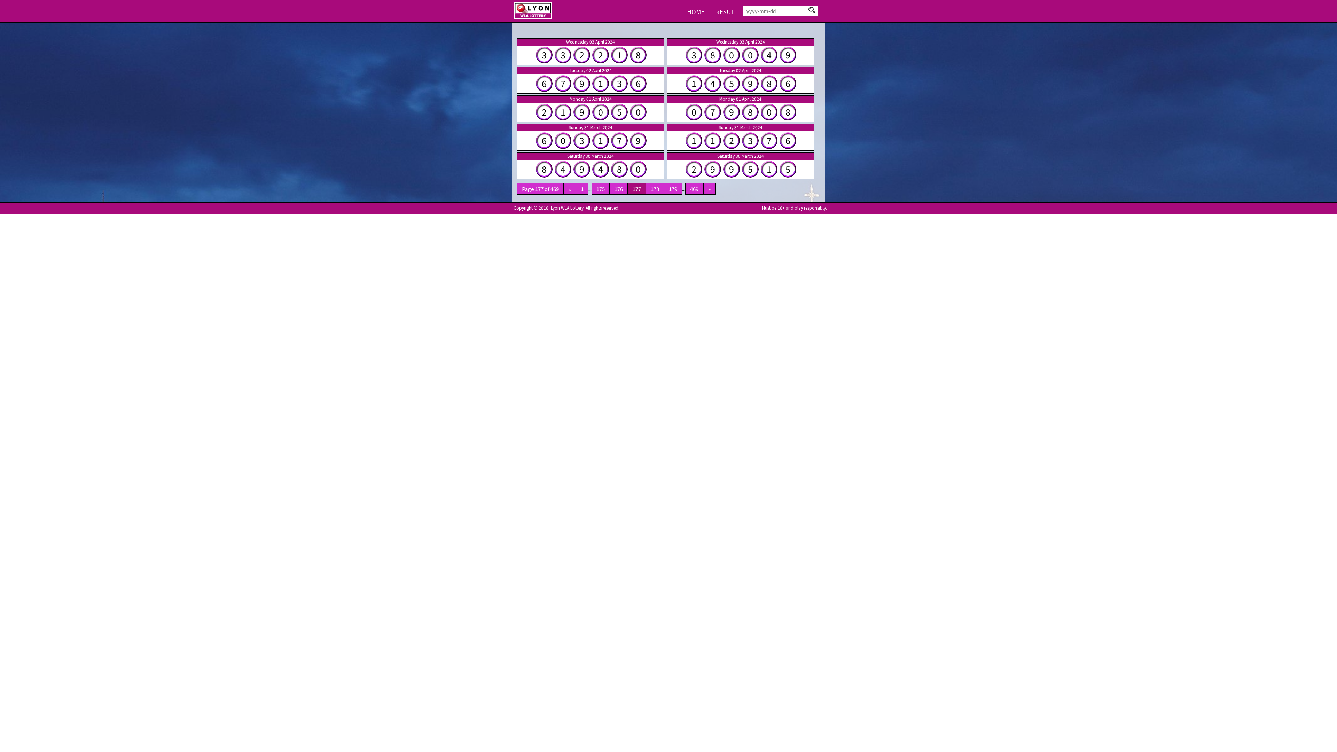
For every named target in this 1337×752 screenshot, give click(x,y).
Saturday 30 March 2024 (590, 156)
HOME (695, 11)
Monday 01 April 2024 (591, 99)
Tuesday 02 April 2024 (591, 70)
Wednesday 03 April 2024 (590, 42)
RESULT (727, 11)
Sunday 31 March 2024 (590, 127)
